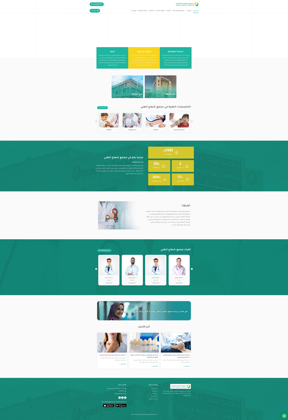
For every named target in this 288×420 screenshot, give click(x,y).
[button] (96, 121)
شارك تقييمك (142, 10)
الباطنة (179, 130)
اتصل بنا (133, 10)
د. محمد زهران (155, 277)
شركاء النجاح (160, 10)
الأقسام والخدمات (178, 10)
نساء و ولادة (156, 130)
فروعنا (189, 10)
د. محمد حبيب (132, 277)
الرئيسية (195, 10)
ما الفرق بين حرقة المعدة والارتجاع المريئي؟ (112, 355)
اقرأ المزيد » (186, 366)
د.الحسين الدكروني (109, 277)
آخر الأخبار (152, 10)
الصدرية (108, 130)
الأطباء (168, 10)
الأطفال (132, 130)
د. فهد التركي (179, 277)
